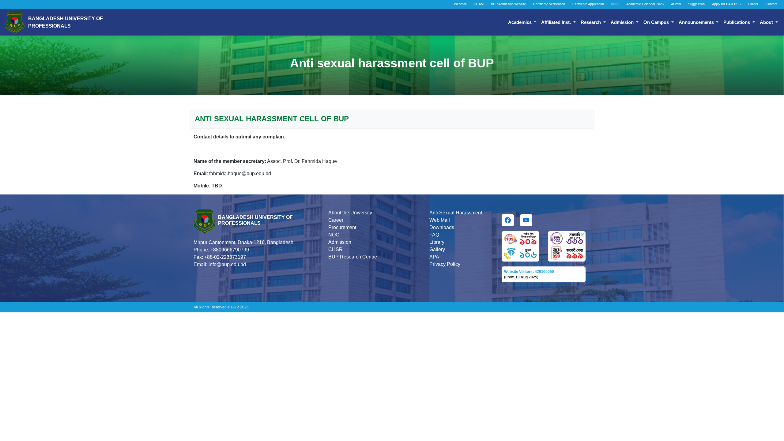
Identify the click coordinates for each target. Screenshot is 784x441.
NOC (615, 4)
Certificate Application (588, 4)
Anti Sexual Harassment (455, 212)
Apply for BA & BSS (726, 4)
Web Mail (439, 220)
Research (591, 22)
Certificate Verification (549, 4)
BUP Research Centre (352, 256)
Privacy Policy (444, 264)
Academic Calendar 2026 (645, 4)
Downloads (441, 227)
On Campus (656, 22)
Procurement (342, 227)
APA (434, 256)
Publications (737, 22)
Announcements (697, 22)
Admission (623, 22)
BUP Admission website (508, 4)
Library (436, 242)
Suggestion (696, 4)
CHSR (335, 249)
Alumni (676, 4)
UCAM (479, 4)
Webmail (460, 4)
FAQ (434, 234)
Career (753, 4)
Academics (520, 22)
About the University (350, 212)
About (767, 22)
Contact (771, 4)
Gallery (437, 249)
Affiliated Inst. (556, 22)
